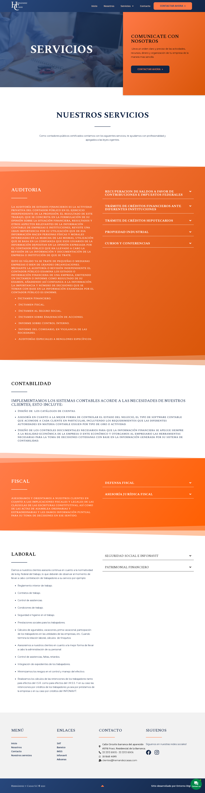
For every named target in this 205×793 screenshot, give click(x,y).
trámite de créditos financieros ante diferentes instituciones (143, 208)
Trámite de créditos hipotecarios (139, 220)
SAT (59, 743)
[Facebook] (148, 752)
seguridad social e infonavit (131, 555)
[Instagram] (156, 752)
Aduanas (61, 759)
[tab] (148, 193)
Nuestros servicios (21, 755)
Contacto (145, 6)
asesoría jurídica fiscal (129, 494)
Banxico (61, 747)
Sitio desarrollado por (172, 786)
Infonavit (62, 755)
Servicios (126, 6)
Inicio (94, 6)
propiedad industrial (127, 232)
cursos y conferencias (127, 243)
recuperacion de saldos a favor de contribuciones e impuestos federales (144, 193)
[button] (173, 6)
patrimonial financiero (127, 567)
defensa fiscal (119, 483)
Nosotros (109, 6)
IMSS (59, 751)
